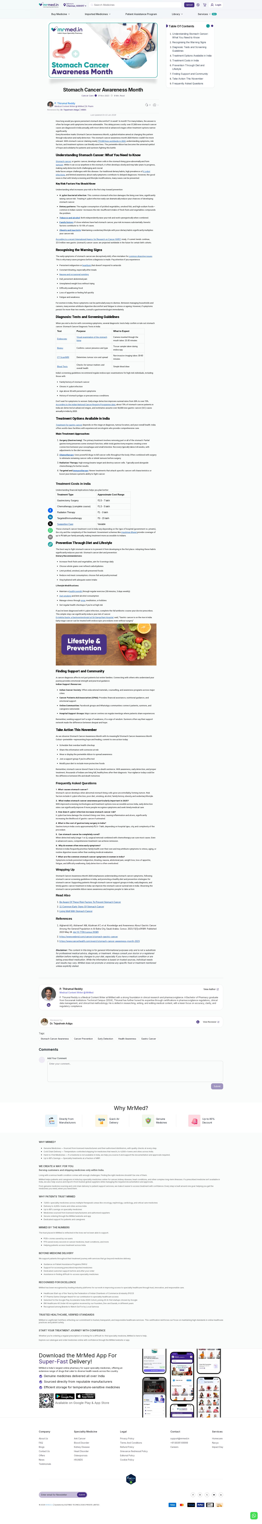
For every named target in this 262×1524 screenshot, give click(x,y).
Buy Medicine (59, 14)
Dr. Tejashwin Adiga (69, 109)
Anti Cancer (80, 1438)
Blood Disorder (81, 1442)
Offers (42, 1455)
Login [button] (218, 4)
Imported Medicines (96, 14)
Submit (82, 1495)
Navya (215, 1442)
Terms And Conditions (131, 1442)
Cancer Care (87, 95)
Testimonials (45, 1464)
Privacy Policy (127, 1438)
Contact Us (44, 1451)
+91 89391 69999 (179, 1442)
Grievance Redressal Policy (134, 1451)
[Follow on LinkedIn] (48, 1005)
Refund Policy (127, 1447)
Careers (174, 1447)
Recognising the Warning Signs (189, 42)
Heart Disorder (81, 1451)
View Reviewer (209, 1022)
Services (203, 14)
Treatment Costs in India (185, 60)
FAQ (41, 1442)
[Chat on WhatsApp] (254, 1516)
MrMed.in (49, 1505)
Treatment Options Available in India (192, 55)
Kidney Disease (82, 1447)
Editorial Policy (127, 1455)
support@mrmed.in (179, 1438)
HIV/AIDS (78, 1459)
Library (176, 14)
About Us (43, 1438)
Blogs (41, 1447)
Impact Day (217, 1447)
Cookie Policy (127, 1459)
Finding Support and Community (190, 73)
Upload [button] (189, 5)
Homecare (217, 1438)
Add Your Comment (57, 1058)
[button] (198, 5)
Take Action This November (187, 78)
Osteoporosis (80, 1455)
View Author (209, 989)
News (41, 1459)
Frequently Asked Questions (187, 83)
